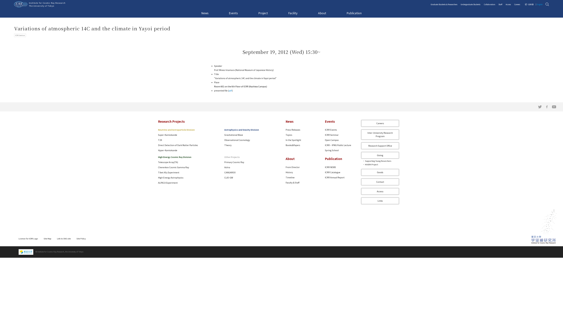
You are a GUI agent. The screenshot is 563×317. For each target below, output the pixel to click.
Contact (380, 181)
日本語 (531, 4)
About (322, 13)
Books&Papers (293, 145)
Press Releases (293, 129)
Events (233, 13)
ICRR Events (331, 129)
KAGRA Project (371, 164)
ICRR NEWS (330, 167)
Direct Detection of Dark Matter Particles (178, 145)
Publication (354, 13)
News (204, 13)
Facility (292, 13)
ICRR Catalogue (332, 172)
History (289, 172)
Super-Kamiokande (167, 134)
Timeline (290, 177)
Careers (517, 4)
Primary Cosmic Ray (234, 162)
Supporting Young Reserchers (378, 161)
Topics (289, 134)
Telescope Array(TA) (168, 162)
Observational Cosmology (237, 140)
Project (263, 13)
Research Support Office (380, 145)
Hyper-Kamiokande (167, 150)
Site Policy (81, 238)
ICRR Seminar (332, 134)
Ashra (227, 167)
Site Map (47, 238)
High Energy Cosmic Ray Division (174, 157)
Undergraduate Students (470, 4)
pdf (230, 90)
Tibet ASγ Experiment (168, 172)
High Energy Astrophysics (170, 177)
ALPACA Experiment (168, 182)
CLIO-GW (228, 177)
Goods (380, 172)
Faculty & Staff (292, 182)
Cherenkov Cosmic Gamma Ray (173, 167)
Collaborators (489, 4)
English (540, 4)
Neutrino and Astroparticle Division (176, 129)
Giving (380, 155)
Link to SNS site (64, 238)
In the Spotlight (293, 140)
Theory (228, 145)
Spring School (332, 150)
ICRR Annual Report (335, 177)
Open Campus (332, 140)
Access (508, 4)
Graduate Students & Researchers (444, 4)
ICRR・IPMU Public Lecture (338, 145)
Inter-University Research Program (380, 134)
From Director (293, 167)
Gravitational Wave (233, 134)
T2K (160, 140)
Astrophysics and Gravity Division (241, 129)
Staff (500, 4)
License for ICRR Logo (28, 238)
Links (380, 200)
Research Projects (171, 121)
